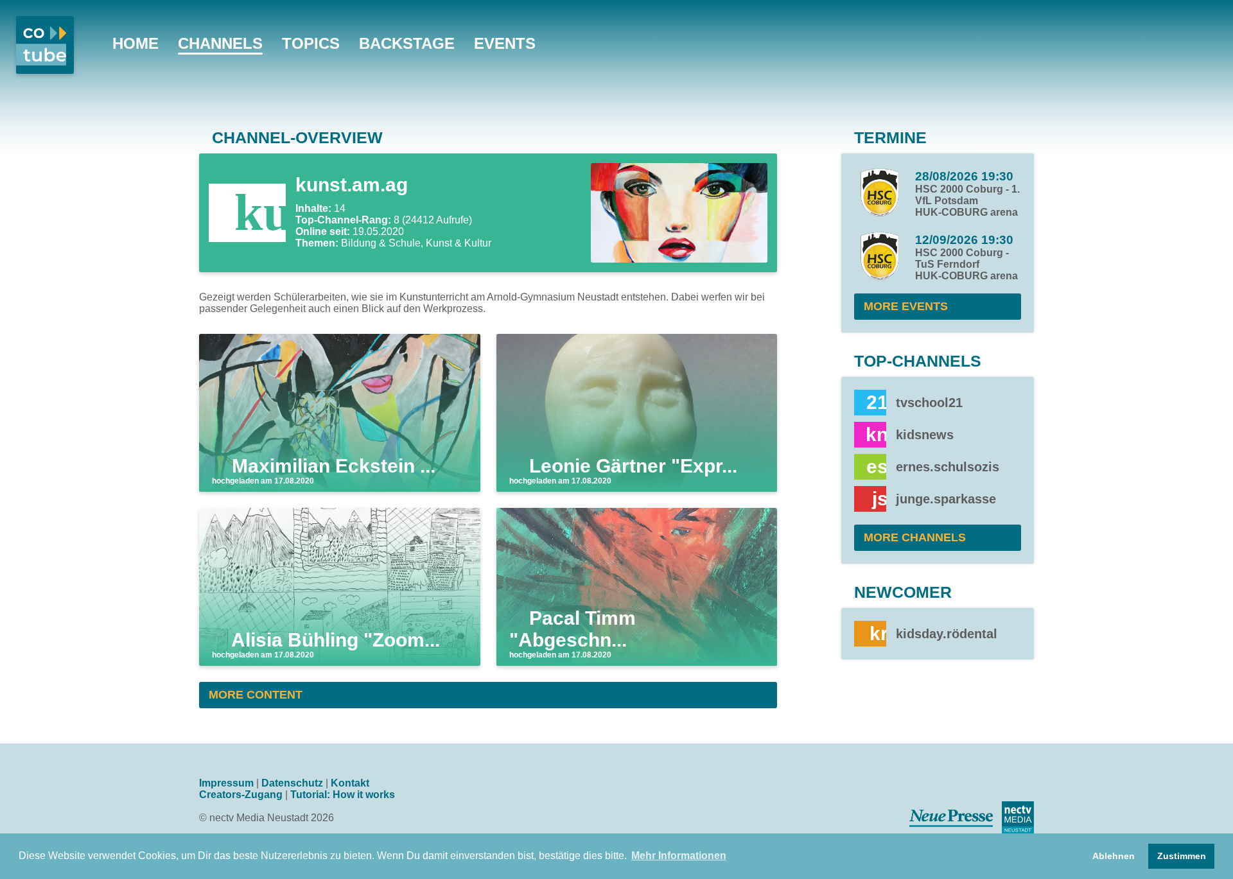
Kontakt (350, 783)
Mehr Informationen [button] (678, 855)
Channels (220, 43)
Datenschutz (292, 783)
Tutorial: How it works (342, 794)
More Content (255, 694)
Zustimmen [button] (1181, 856)
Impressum (226, 783)
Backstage (407, 43)
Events (505, 43)
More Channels (915, 537)
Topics (311, 43)
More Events (906, 306)
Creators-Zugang (241, 794)
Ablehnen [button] (1113, 856)
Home (135, 43)
